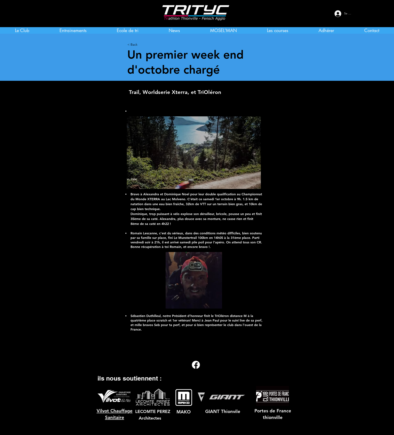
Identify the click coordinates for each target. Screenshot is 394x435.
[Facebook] (196, 365)
